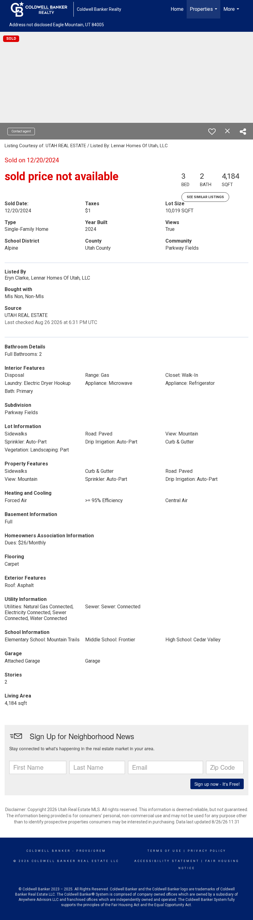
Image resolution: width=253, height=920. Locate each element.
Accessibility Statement (166, 861)
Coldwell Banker (49, 850)
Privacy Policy (207, 850)
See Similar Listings (205, 197)
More (232, 12)
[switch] (212, 131)
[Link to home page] (42, 9)
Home (177, 9)
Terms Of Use (164, 850)
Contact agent (21, 131)
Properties (204, 12)
